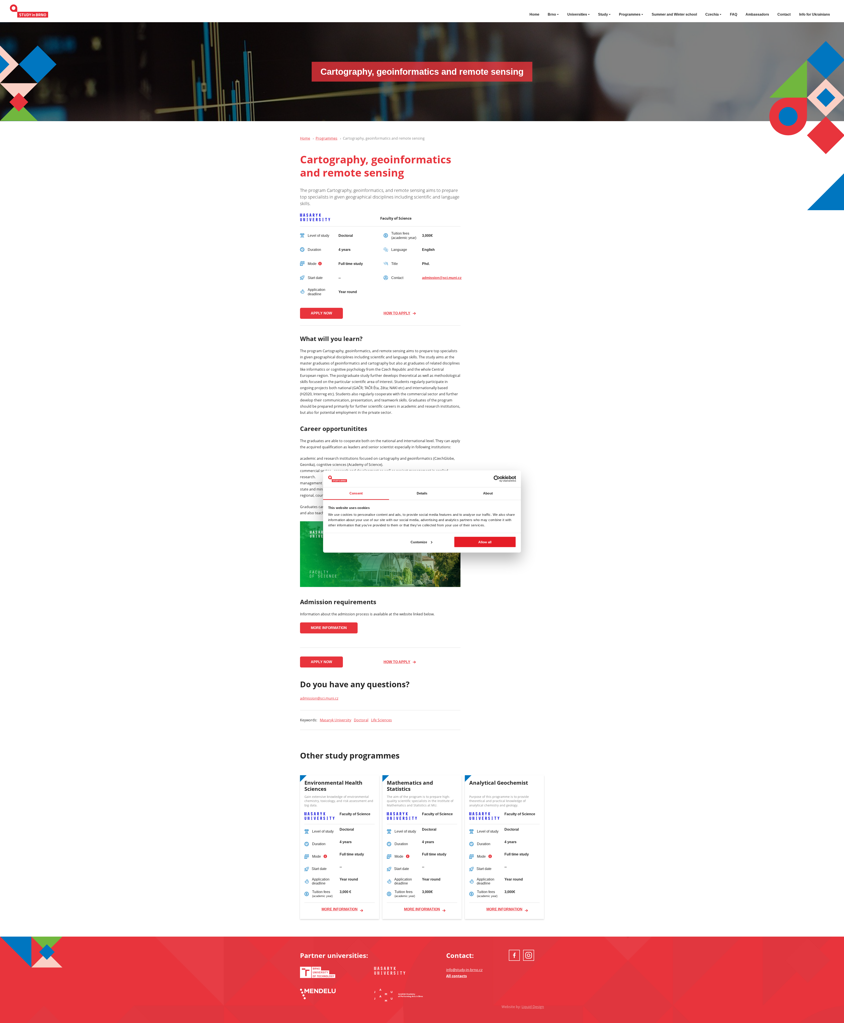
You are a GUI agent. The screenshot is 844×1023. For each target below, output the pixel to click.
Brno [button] (552, 14)
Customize (419, 542)
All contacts (456, 976)
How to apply (397, 313)
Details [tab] (422, 493)
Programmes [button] (629, 14)
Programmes (326, 138)
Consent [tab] (356, 493)
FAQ (733, 14)
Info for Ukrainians (814, 14)
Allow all (484, 542)
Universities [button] (577, 14)
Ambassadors (757, 14)
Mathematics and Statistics (410, 786)
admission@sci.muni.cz (442, 278)
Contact (784, 14)
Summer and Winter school (674, 14)
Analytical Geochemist (498, 783)
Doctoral (361, 720)
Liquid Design (533, 1006)
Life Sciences (381, 720)
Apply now (321, 313)
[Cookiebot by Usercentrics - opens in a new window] (497, 479)
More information (329, 628)
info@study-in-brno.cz (464, 969)
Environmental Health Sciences (333, 786)
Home (534, 14)
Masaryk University (335, 720)
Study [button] (603, 14)
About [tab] (488, 493)
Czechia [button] (712, 14)
